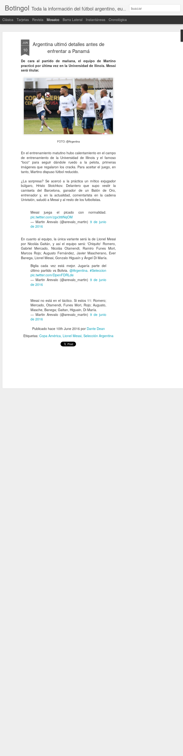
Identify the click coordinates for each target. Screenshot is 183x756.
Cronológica (118, 19)
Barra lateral (72, 19)
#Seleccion (98, 270)
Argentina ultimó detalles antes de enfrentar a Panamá (68, 47)
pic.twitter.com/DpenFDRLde (52, 275)
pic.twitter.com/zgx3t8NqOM (51, 217)
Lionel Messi (72, 335)
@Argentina (78, 270)
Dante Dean (96, 328)
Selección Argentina (98, 335)
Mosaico (53, 19)
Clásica (7, 19)
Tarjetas (23, 19)
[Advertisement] (142, 112)
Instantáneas (95, 19)
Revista (37, 19)
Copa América (50, 335)
